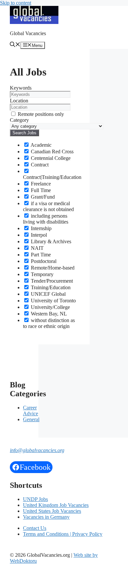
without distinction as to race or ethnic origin (49, 323)
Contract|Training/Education (52, 177)
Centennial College (50, 158)
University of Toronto (53, 300)
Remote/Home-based (52, 268)
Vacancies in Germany (46, 517)
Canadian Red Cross (52, 151)
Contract (39, 164)
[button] (15, 45)
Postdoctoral (43, 261)
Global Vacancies (28, 33)
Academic (41, 145)
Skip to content (15, 3)
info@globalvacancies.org (37, 450)
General (31, 419)
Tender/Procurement (51, 281)
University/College (50, 307)
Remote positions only (41, 114)
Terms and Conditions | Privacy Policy (62, 534)
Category (19, 120)
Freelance (40, 183)
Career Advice (30, 410)
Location (19, 100)
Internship (41, 228)
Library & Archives (50, 241)
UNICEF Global (48, 294)
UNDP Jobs (35, 499)
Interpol (38, 235)
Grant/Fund (42, 197)
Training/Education (50, 287)
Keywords (21, 88)
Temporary (41, 274)
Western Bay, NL (48, 313)
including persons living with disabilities (45, 219)
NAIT (37, 248)
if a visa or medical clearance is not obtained (48, 206)
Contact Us (34, 528)
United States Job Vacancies (52, 511)
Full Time (40, 190)
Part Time (40, 254)
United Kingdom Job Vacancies (56, 505)
